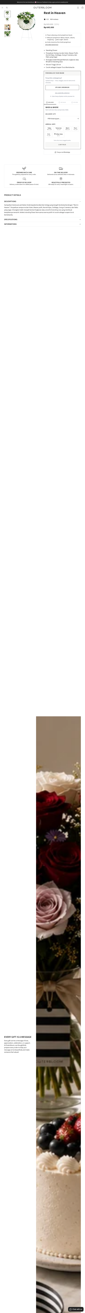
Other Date (59, 134)
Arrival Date (50, 124)
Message (62, 102)
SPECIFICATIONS (10, 219)
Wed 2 (68, 128)
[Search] (7, 7)
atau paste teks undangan (62, 93)
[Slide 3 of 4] (7, 27)
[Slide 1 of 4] (7, 14)
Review (75, 102)
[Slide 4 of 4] (7, 34)
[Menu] (2, 7)
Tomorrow (59, 128)
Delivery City (51, 114)
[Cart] (82, 7)
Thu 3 (75, 128)
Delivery (50, 102)
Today (49, 128)
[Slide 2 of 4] (7, 21)
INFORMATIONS (10, 224)
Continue (62, 145)
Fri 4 (48, 134)
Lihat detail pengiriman (51, 45)
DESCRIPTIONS (10, 201)
